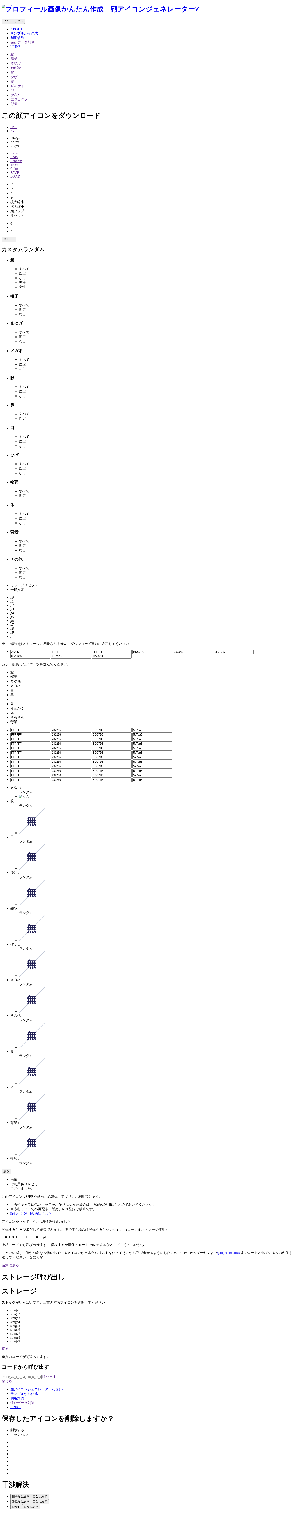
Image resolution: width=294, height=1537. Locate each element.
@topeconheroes (228, 1253)
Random (16, 161)
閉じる (7, 1381)
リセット (9, 239)
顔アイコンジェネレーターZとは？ (37, 1389)
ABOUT (16, 29)
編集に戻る (10, 1265)
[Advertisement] (36, 1523)
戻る (6, 1171)
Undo (14, 153)
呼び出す (49, 1377)
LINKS (15, 46)
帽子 (20, 1496)
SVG (13, 131)
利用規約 (17, 38)
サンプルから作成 (24, 33)
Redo (14, 157)
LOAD (15, 176)
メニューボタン (13, 21)
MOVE (15, 165)
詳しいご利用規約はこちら (31, 1213)
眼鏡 (20, 1501)
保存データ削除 (22, 42)
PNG (13, 127)
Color (14, 168)
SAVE (14, 172)
